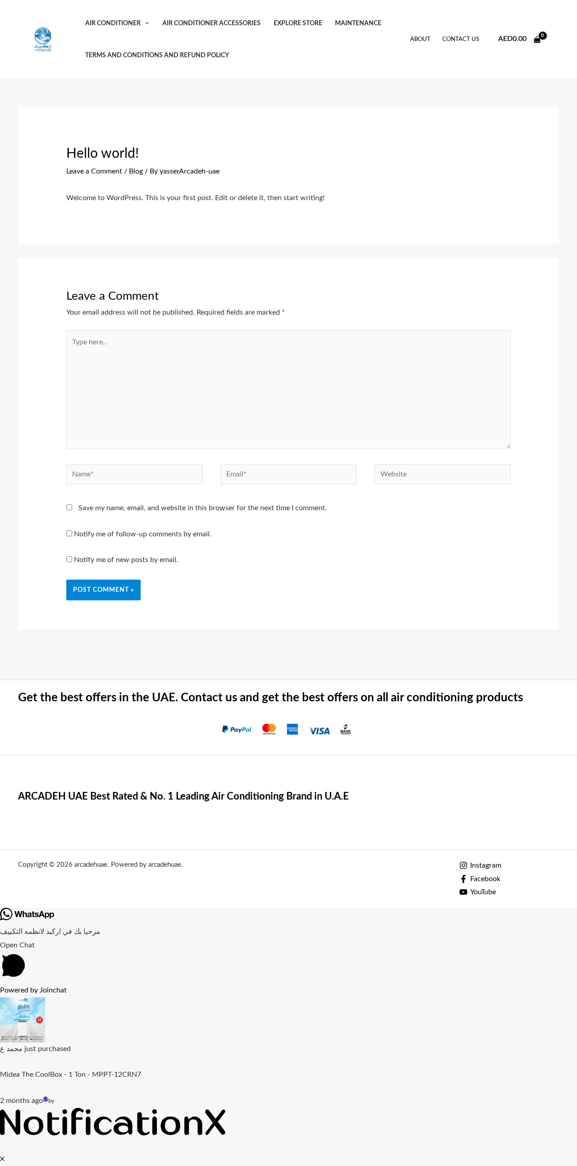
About (420, 39)
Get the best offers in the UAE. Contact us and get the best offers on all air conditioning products (270, 698)
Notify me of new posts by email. (126, 559)
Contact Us (460, 39)
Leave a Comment (94, 171)
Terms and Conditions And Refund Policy (157, 55)
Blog (136, 171)
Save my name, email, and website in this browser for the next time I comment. (202, 508)
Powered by (33, 990)
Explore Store (298, 23)
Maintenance (358, 23)
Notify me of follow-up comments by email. (142, 534)
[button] (145, 23)
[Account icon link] (557, 39)
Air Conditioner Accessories (211, 23)
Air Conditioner (113, 23)
